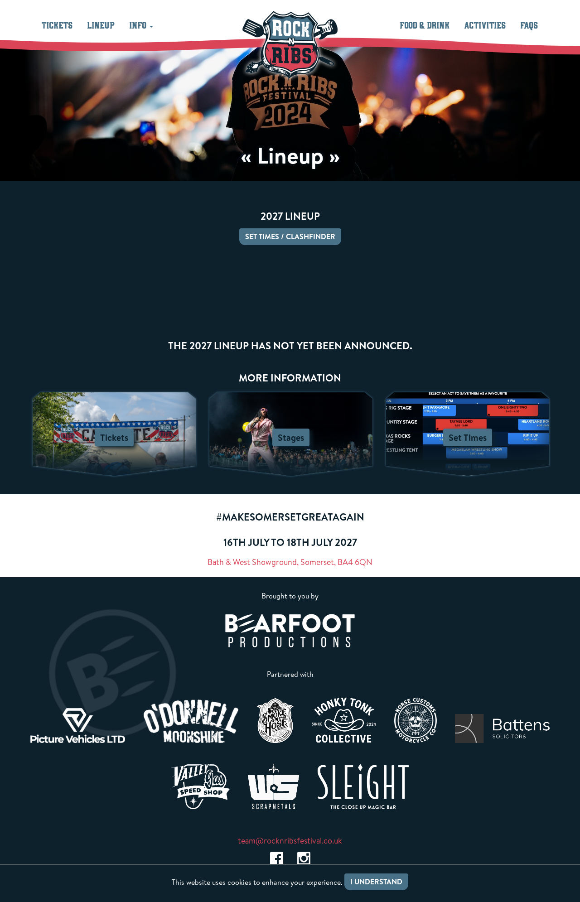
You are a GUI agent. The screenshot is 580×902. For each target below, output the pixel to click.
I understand (376, 882)
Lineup (101, 25)
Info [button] (139, 25)
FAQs (529, 25)
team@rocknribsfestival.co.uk (290, 840)
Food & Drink (425, 25)
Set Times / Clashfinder (290, 236)
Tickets (57, 25)
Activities (485, 25)
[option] (78, 725)
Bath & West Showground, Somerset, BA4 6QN (290, 562)
